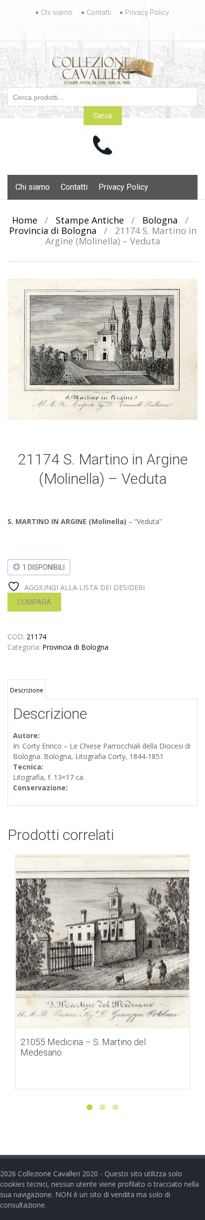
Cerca (103, 116)
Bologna (160, 220)
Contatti (99, 12)
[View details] (102, 941)
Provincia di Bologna (53, 230)
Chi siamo (57, 12)
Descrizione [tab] (26, 690)
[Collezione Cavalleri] (103, 69)
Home (24, 220)
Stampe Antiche (90, 220)
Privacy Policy (147, 12)
